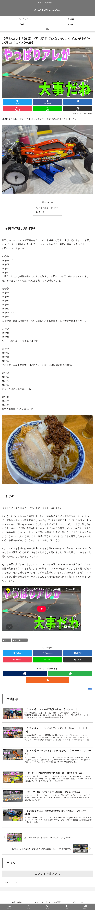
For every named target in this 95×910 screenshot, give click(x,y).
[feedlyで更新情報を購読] (70, 673)
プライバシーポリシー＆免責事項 (47, 902)
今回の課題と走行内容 (48, 207)
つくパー (24, 640)
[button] (87, 485)
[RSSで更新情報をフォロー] (47, 680)
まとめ (42, 211)
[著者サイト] (25, 673)
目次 (44, 202)
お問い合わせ (17, 902)
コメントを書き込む (47, 873)
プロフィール (78, 902)
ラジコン (8, 640)
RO (16, 640)
